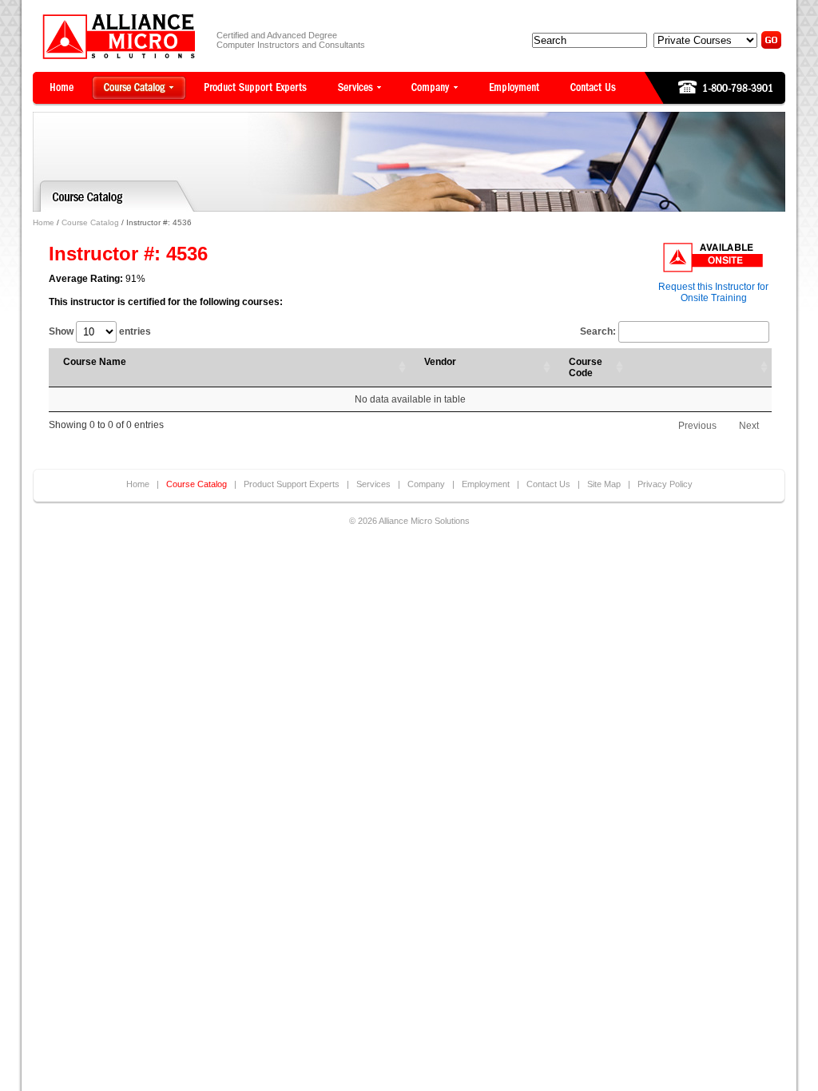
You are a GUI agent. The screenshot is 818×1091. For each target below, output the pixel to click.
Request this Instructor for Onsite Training (713, 292)
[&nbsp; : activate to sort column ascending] (699, 367)
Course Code (585, 367)
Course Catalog (90, 222)
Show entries (100, 331)
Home (43, 222)
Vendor (440, 361)
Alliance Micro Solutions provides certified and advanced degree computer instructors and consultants (118, 36)
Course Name (94, 361)
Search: (598, 331)
